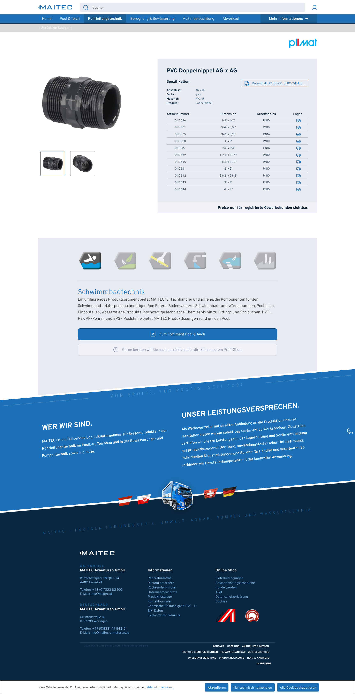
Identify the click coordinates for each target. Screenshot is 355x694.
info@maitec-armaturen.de (110, 633)
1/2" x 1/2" (228, 120)
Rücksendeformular (162, 588)
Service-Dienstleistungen (200, 652)
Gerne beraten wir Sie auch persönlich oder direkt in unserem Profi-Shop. (182, 350)
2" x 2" (228, 168)
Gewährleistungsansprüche (235, 583)
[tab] (90, 260)
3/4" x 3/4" (228, 127)
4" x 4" (228, 189)
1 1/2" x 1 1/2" (228, 162)
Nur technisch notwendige (253, 688)
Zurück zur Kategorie (56, 28)
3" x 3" (228, 182)
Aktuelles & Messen (255, 646)
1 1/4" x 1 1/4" (228, 155)
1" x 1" (228, 141)
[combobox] (198, 7)
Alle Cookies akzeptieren (298, 688)
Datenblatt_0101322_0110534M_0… (278, 83)
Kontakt (218, 646)
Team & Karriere (258, 658)
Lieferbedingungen (229, 578)
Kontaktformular (160, 602)
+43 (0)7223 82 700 (107, 590)
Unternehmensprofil (162, 592)
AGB (219, 592)
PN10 (266, 120)
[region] (82, 117)
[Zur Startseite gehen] (55, 7)
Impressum (264, 663)
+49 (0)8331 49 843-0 (109, 629)
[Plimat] (302, 43)
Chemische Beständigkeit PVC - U (172, 606)
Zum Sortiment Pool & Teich (182, 334)
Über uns (233, 646)
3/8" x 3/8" (228, 134)
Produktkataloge (160, 597)
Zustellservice (258, 652)
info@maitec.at (101, 594)
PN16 (266, 134)
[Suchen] (85, 7)
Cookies (221, 602)
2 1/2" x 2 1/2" (228, 175)
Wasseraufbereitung (202, 658)
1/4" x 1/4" (228, 148)
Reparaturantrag (160, 578)
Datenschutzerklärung (232, 597)
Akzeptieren (217, 688)
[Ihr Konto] (314, 7)
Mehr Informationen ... (160, 687)
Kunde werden (226, 588)
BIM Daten (155, 611)
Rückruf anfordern (161, 583)
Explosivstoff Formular (164, 615)
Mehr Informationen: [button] (286, 18)
